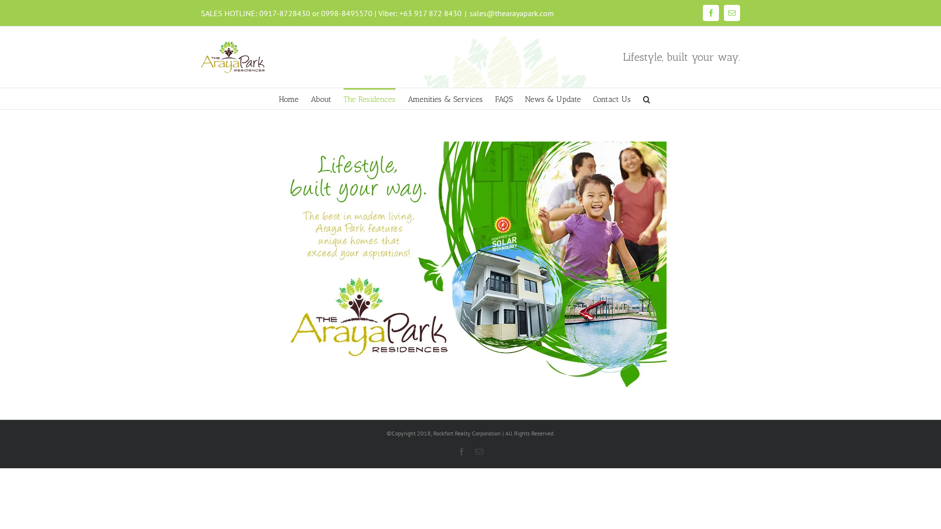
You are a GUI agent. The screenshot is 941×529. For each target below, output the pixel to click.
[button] (646, 98)
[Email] (732, 13)
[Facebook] (711, 13)
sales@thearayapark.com (512, 13)
